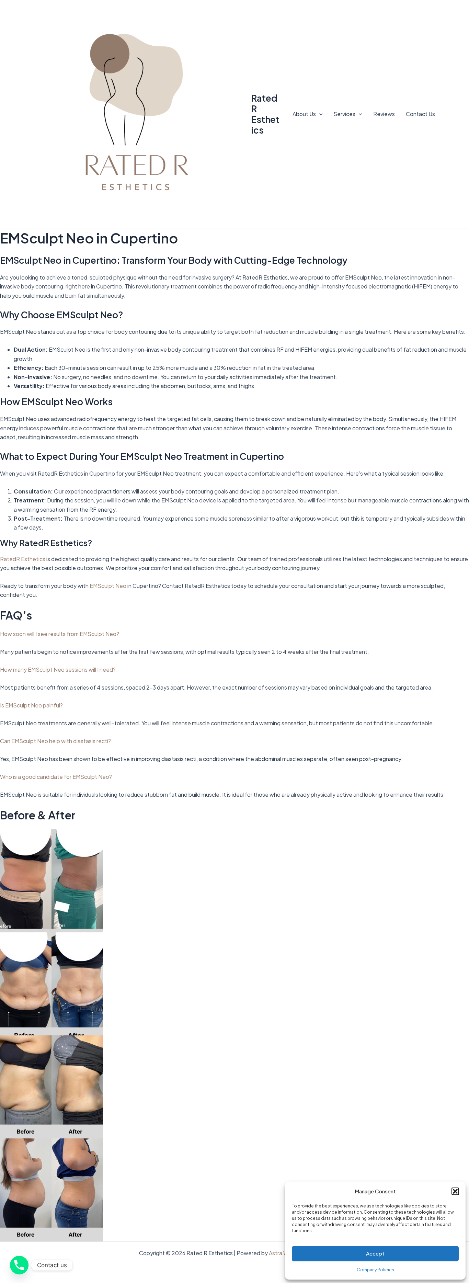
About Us (304, 113)
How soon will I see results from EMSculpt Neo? (59, 633)
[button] (455, 1191)
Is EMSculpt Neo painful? (31, 705)
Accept (375, 1253)
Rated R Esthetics (265, 114)
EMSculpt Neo (108, 585)
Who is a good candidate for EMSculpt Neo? (56, 776)
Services (344, 113)
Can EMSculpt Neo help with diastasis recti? (55, 741)
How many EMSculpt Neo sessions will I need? (58, 669)
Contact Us (420, 113)
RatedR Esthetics (22, 559)
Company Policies (375, 1269)
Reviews (384, 113)
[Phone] (19, 1265)
